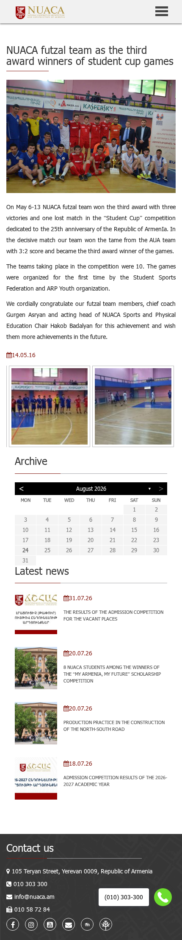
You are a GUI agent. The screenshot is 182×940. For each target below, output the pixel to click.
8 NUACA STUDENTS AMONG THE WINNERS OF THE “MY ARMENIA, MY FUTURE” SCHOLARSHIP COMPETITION (112, 673)
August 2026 (91, 488)
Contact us (30, 848)
